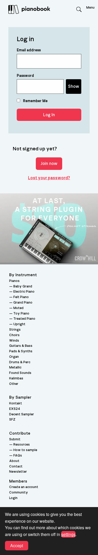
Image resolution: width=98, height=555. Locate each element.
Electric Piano (23, 291)
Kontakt (15, 403)
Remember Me (35, 101)
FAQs (17, 455)
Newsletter (18, 471)
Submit (14, 439)
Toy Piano (21, 313)
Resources (21, 444)
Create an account (23, 487)
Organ (14, 357)
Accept (16, 545)
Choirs (14, 335)
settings (68, 534)
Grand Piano (22, 302)
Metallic (15, 367)
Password (25, 76)
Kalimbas (16, 378)
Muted (18, 308)
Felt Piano (21, 297)
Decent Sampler (21, 414)
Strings (15, 329)
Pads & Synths (20, 351)
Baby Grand (22, 286)
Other (13, 384)
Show (73, 86)
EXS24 (14, 409)
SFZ (12, 419)
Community (18, 492)
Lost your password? (49, 178)
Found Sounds (20, 373)
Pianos (14, 281)
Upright (19, 324)
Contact (15, 466)
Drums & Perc (19, 362)
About (14, 461)
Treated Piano (24, 318)
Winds (14, 340)
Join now (49, 164)
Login (13, 498)
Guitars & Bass (20, 346)
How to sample (25, 450)
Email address (29, 50)
